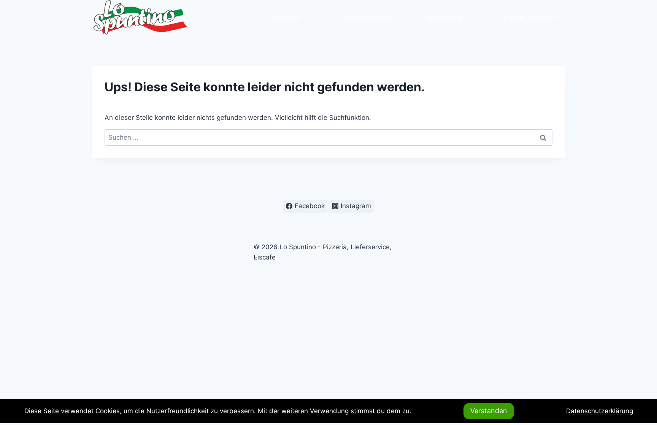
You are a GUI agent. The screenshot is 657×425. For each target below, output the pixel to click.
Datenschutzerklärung (599, 411)
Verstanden (488, 411)
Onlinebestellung (366, 17)
